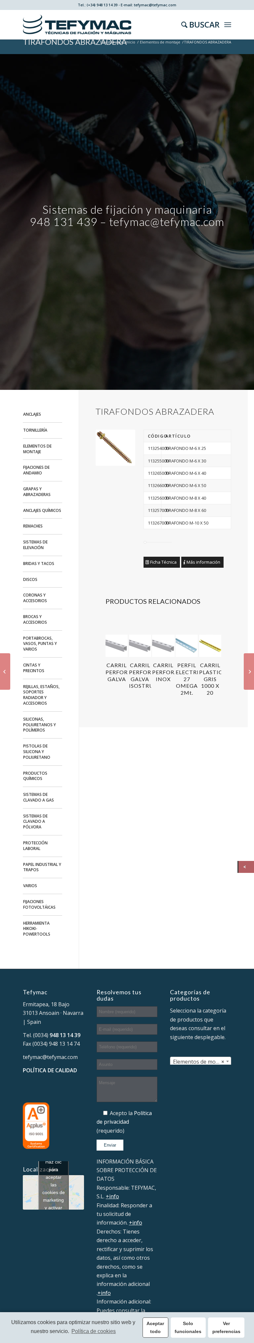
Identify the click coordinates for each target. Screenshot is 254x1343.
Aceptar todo (155, 1327)
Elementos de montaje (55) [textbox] (202, 1061)
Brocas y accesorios (35, 619)
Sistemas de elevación (35, 544)
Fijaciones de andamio (36, 470)
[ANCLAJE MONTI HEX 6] (5, 671)
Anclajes (32, 414)
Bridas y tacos (38, 563)
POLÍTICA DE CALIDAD (50, 1070)
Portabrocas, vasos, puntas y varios (40, 643)
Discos (30, 579)
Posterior (211, 650)
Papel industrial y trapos (42, 867)
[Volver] (246, 867)
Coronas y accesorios (35, 597)
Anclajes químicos (42, 510)
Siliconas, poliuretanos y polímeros (39, 724)
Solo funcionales (188, 1327)
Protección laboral (35, 845)
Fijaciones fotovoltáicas (39, 904)
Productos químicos (35, 776)
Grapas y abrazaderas (37, 491)
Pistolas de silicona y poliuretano (36, 751)
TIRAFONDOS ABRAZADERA (75, 41)
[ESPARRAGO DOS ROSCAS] (249, 671)
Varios (30, 885)
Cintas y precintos (33, 667)
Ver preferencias (226, 1327)
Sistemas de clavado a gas (38, 797)
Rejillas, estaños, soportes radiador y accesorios (41, 695)
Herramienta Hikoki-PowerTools (36, 928)
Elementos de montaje (160, 41)
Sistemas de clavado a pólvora (35, 821)
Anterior (115, 650)
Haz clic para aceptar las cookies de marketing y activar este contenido (53, 1192)
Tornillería (35, 430)
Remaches (33, 526)
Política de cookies (93, 1331)
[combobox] (200, 1061)
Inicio (130, 41)
